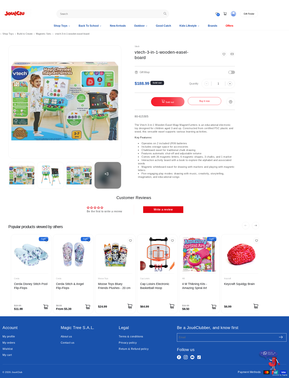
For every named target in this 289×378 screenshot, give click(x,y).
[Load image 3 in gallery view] (79, 175)
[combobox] (113, 14)
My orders (9, 342)
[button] (232, 54)
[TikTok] (199, 357)
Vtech (137, 46)
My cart (7, 355)
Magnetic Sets (43, 34)
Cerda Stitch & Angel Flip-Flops (70, 286)
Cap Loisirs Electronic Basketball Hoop (154, 286)
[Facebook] (179, 357)
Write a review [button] (163, 209)
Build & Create (25, 34)
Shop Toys (8, 34)
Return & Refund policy (134, 348)
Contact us (67, 342)
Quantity (193, 83)
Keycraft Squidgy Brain (239, 284)
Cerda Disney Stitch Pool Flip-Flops (30, 286)
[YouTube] (192, 357)
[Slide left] (245, 225)
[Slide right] (255, 225)
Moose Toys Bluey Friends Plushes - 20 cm (114, 286)
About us (66, 336)
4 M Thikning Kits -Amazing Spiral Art (194, 286)
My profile (9, 336)
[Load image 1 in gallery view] (21, 175)
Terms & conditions (131, 336)
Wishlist (8, 348)
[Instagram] (186, 357)
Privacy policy (128, 342)
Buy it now (204, 101)
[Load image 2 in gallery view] (50, 175)
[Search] (165, 13)
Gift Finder (249, 13)
